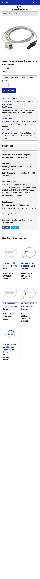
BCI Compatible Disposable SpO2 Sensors (10, 265)
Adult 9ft (33, 77)
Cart (36, 2)
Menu (6, 2)
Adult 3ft (25, 77)
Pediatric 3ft (6, 77)
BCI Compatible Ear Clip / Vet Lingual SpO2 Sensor (9, 348)
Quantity (5, 81)
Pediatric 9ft (16, 77)
